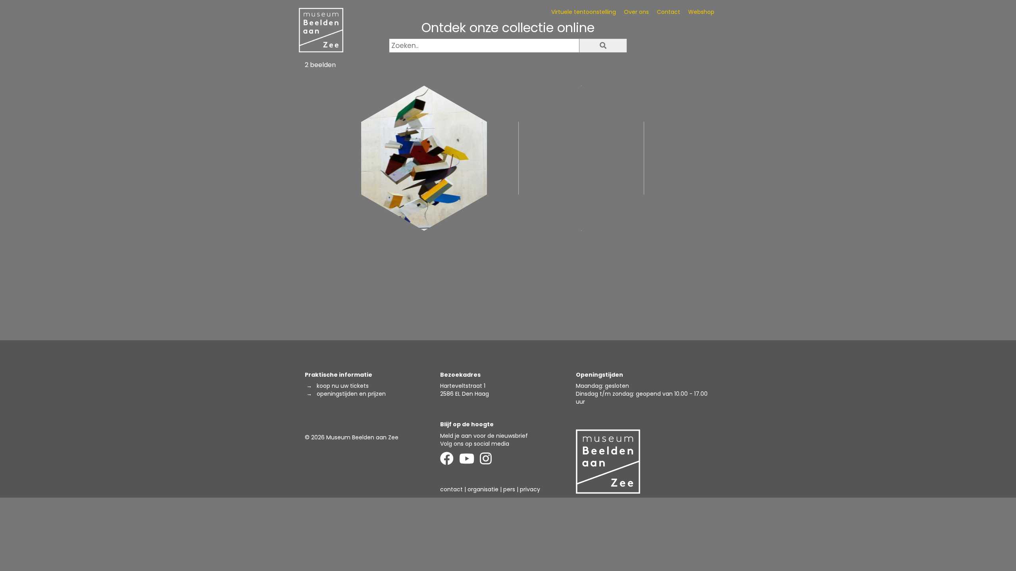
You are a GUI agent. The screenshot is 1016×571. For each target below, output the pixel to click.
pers (509, 489)
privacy (530, 489)
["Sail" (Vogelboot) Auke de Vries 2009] (424, 158)
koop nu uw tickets (343, 386)
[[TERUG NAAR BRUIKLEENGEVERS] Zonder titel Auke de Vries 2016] (581, 158)
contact (451, 489)
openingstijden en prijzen (351, 394)
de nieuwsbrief (507, 436)
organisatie (483, 489)
